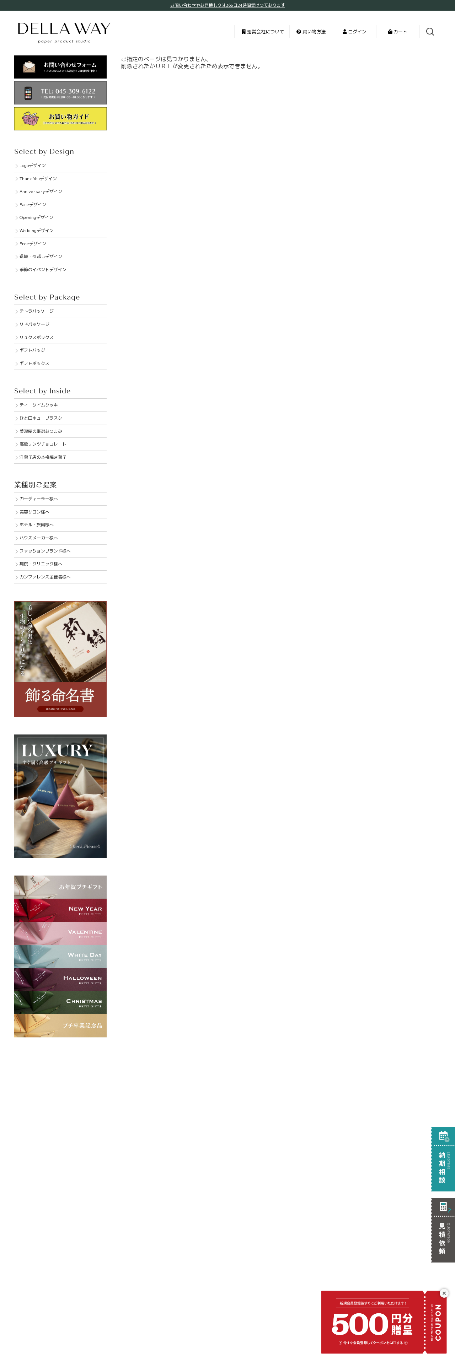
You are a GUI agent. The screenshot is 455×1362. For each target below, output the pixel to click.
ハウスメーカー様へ (39, 538)
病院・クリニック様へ (41, 564)
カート (399, 31)
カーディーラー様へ (39, 499)
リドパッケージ (34, 324)
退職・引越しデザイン (41, 256)
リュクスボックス (37, 337)
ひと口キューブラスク (41, 418)
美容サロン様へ (34, 512)
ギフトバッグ (32, 350)
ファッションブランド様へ (45, 551)
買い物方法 (313, 31)
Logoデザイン (33, 165)
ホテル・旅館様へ (37, 525)
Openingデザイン (36, 217)
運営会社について (265, 31)
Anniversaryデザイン (41, 191)
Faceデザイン (33, 204)
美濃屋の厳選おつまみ (41, 431)
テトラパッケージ (37, 311)
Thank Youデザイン (38, 179)
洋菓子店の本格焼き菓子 (43, 457)
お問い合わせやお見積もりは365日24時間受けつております (227, 5)
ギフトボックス (34, 363)
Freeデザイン (33, 244)
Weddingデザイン (37, 230)
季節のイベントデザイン (43, 270)
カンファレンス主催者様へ (45, 577)
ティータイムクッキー (41, 405)
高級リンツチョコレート (43, 444)
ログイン (356, 31)
